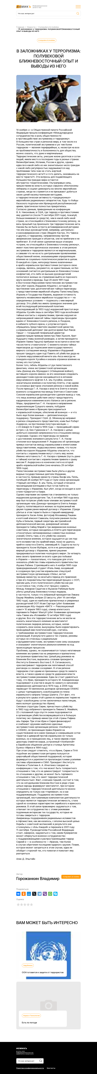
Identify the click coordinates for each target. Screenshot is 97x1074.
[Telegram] (40, 894)
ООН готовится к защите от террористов (43, 972)
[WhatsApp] (50, 894)
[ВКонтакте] (18, 894)
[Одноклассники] (24, 894)
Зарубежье (27, 965)
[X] (34, 894)
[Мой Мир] (29, 894)
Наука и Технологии (31, 1016)
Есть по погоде (29, 1022)
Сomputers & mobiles (46, 40)
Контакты (51, 1068)
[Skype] (55, 894)
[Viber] (45, 894)
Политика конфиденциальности (30, 1068)
